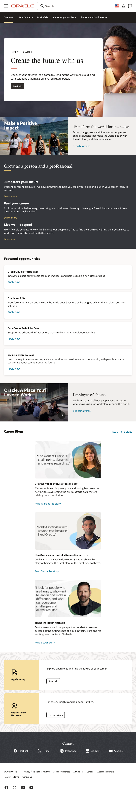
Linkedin (95, 751)
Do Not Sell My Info (41, 771)
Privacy (27, 771)
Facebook (23, 751)
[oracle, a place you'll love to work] (34, 402)
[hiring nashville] (68, 598)
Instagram (70, 751)
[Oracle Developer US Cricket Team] (68, 531)
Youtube (118, 751)
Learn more (10, 196)
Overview (8, 17)
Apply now (14, 282)
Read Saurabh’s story (47, 571)
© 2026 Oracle (10, 771)
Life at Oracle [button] (24, 17)
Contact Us (27, 776)
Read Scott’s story (45, 642)
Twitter (46, 751)
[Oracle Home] (22, 6)
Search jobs (16, 85)
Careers (90, 771)
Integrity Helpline (11, 776)
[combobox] (74, 6)
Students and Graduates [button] (92, 17)
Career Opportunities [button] (63, 17)
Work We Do (43, 17)
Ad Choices (78, 771)
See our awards (82, 410)
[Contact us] (130, 6)
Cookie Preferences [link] (61, 771)
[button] (6, 6)
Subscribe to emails (105, 771)
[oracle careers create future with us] (34, 136)
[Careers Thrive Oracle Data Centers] (68, 459)
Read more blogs (122, 431)
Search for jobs (81, 146)
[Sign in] (123, 6)
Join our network (54, 714)
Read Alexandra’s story (48, 503)
